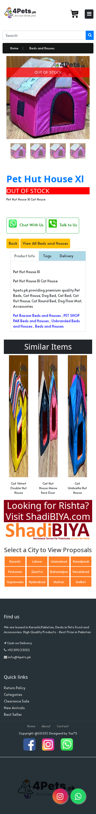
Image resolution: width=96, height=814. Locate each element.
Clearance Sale (16, 701)
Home (14, 48)
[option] (18, 426)
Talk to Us (68, 224)
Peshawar (15, 572)
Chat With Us (31, 224)
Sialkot (81, 582)
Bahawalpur (59, 572)
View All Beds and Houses (45, 243)
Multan (59, 582)
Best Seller (13, 714)
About (46, 726)
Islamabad (59, 561)
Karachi (14, 561)
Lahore (37, 561)
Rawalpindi (81, 561)
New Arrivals (14, 707)
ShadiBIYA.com (58, 516)
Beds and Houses (42, 48)
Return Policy (14, 687)
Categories (13, 694)
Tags (47, 255)
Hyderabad (37, 582)
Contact (63, 726)
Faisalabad (81, 572)
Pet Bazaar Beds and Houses (37, 315)
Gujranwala (15, 582)
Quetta (37, 572)
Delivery (66, 255)
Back (13, 243)
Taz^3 (72, 733)
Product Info (24, 255)
